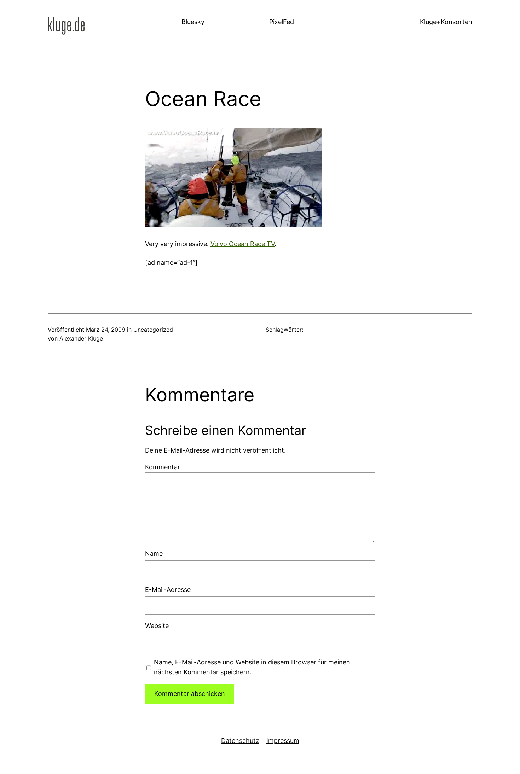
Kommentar (162, 467)
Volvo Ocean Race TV (242, 244)
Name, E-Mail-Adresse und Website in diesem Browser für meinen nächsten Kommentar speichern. (252, 667)
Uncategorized (153, 329)
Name (154, 553)
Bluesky (192, 21)
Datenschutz (240, 740)
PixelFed (281, 21)
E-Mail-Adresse (168, 589)
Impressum (282, 740)
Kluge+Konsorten (446, 21)
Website (157, 625)
